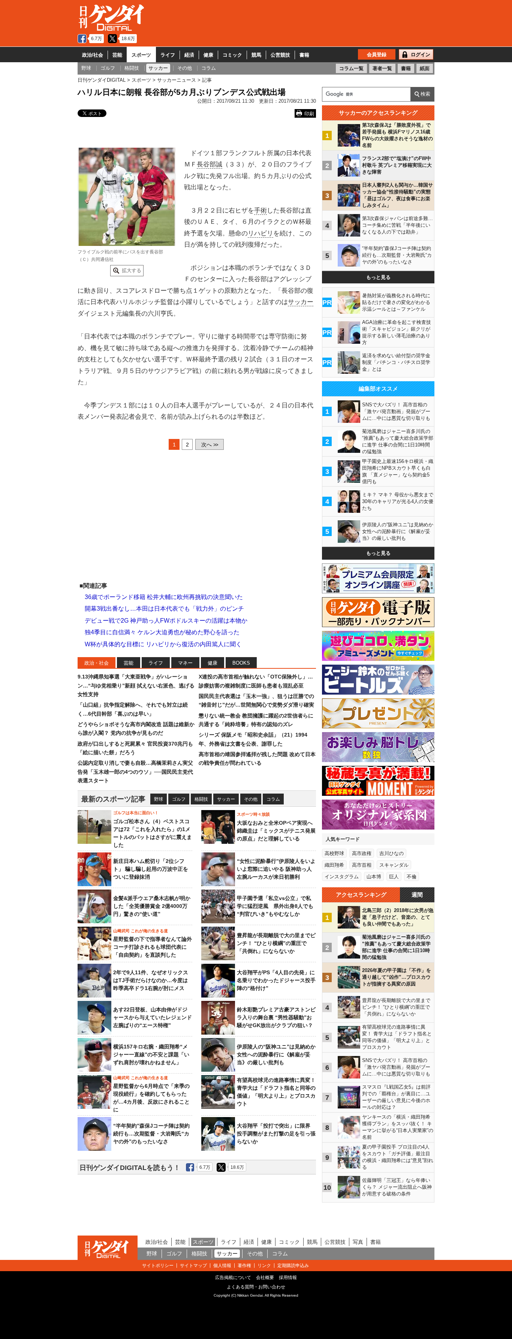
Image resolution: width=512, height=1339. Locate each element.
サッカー (300, 302)
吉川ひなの (391, 853)
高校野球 (334, 853)
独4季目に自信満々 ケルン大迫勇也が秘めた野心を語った (162, 632)
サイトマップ (193, 1265)
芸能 (117, 55)
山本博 (374, 876)
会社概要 (265, 1277)
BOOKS (241, 663)
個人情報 (222, 1265)
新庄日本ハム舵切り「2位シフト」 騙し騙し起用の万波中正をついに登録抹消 (150, 869)
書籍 (304, 55)
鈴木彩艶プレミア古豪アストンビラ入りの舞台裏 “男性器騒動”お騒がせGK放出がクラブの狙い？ (276, 1017)
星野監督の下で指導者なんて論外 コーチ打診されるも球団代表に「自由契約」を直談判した (152, 947)
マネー (185, 663)
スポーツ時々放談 (253, 814)
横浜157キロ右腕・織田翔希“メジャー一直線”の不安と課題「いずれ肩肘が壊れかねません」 (151, 1054)
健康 (208, 55)
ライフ (167, 55)
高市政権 (361, 853)
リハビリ (260, 233)
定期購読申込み (293, 1265)
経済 (189, 55)
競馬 (256, 55)
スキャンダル (394, 865)
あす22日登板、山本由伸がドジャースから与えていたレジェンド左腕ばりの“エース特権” (152, 1017)
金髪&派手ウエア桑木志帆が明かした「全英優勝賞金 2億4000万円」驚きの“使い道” (151, 906)
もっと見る (378, 277)
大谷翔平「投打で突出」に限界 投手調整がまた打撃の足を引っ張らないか (276, 1133)
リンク (264, 1265)
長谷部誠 (209, 164)
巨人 (394, 876)
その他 (250, 799)
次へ (209, 445)
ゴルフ (179, 799)
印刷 (309, 114)
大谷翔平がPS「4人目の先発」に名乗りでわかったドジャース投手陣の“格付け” (276, 980)
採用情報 (288, 1277)
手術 (260, 210)
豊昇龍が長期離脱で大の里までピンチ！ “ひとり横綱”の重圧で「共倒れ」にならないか (276, 943)
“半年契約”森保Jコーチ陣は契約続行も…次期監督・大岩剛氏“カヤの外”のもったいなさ (151, 1133)
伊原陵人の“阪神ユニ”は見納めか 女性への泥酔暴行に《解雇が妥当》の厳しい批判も (279, 1054)
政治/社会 (92, 55)
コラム (273, 799)
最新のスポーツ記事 (113, 799)
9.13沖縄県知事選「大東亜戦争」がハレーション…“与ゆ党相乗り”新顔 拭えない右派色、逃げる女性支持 (136, 685)
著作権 (244, 1265)
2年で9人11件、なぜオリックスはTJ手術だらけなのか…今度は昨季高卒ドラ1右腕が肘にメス (150, 980)
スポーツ (141, 55)
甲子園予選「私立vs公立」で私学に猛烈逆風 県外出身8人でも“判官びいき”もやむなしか (275, 906)
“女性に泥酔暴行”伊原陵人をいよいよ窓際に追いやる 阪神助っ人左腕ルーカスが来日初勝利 (276, 869)
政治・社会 (96, 663)
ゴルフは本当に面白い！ (136, 812)
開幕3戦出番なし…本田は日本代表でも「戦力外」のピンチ (164, 608)
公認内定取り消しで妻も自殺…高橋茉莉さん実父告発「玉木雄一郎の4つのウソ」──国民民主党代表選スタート (135, 771)
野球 (158, 799)
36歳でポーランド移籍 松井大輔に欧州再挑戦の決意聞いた (164, 597)
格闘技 (201, 799)
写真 (358, 1242)
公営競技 (280, 55)
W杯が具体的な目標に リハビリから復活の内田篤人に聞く (163, 644)
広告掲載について (233, 1277)
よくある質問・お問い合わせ (256, 1287)
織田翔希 (334, 865)
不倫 (411, 876)
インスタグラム (342, 876)
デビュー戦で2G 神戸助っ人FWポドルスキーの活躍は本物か (166, 620)
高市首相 (361, 865)
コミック (232, 55)
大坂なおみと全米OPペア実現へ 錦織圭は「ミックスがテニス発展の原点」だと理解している (276, 831)
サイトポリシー (158, 1265)
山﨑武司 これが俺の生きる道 (140, 931)
